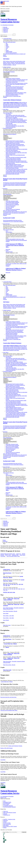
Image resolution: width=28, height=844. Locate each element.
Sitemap (4, 827)
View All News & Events (8, 229)
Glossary (5, 821)
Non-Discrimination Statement (9, 806)
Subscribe (5, 27)
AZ (6, 588)
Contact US (18, 553)
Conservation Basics (7, 38)
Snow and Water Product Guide (13, 556)
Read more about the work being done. (9, 697)
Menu (2, 12)
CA (8, 588)
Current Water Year (5, 681)
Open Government (7, 824)
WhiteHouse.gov (6, 814)
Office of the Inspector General (9, 812)
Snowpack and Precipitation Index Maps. (9, 710)
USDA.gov (5, 30)
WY (6, 590)
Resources (5, 188)
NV (17, 588)
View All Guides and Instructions (10, 210)
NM (19, 588)
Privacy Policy (6, 804)
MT (14, 588)
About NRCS (6, 28)
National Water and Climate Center (8, 553)
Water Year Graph (6, 625)
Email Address (6, 832)
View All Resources (7, 194)
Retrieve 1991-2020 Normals (7, 748)
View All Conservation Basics (9, 42)
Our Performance (6, 803)
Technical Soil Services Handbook (13, 209)
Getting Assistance (7, 67)
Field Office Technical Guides (12, 201)
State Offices (5, 109)
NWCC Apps (8, 555)
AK (4, 588)
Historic (11, 681)
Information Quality (7, 802)
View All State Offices (7, 112)
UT (23, 588)
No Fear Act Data (6, 822)
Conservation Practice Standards (12, 202)
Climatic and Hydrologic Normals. (15, 745)
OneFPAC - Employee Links (9, 819)
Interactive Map (15, 555)
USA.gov (5, 813)
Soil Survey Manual (10, 207)
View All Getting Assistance (9, 71)
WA (4, 590)
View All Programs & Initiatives (9, 134)
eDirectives (5, 820)
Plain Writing (6, 825)
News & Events (6, 223)
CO (10, 588)
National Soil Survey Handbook (12, 204)
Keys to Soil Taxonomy (10, 205)
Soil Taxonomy (9, 208)
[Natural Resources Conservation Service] (14, 15)
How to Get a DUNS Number (12, 203)
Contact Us (5, 31)
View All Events (9, 251)
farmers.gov (5, 29)
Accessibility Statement (8, 805)
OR (21, 588)
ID (12, 588)
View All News (9, 232)
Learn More (3, 759)
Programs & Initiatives (7, 128)
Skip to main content (5, 1)
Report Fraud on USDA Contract (10, 826)
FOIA (4, 801)
